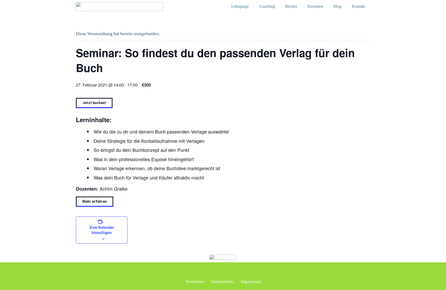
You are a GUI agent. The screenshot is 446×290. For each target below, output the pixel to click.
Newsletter (195, 281)
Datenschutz (222, 281)
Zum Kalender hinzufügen (102, 230)
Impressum (251, 281)
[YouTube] (238, 271)
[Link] (119, 6)
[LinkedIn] (208, 271)
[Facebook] (228, 271)
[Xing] (218, 271)
